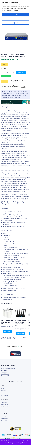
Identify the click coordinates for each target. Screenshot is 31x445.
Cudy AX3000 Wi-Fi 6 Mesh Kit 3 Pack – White (7, 322)
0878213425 (4, 370)
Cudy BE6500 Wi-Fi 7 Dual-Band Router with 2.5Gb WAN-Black (20, 323)
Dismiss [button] (24, 443)
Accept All (15, 15)
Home (2, 337)
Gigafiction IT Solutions (8, 365)
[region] (15, 13)
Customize (15, 19)
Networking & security (9, 86)
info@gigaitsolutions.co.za (8, 368)
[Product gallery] (15, 37)
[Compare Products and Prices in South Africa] (15, 354)
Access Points (17, 85)
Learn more (20, 64)
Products (7, 337)
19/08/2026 (24, 87)
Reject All (15, 23)
